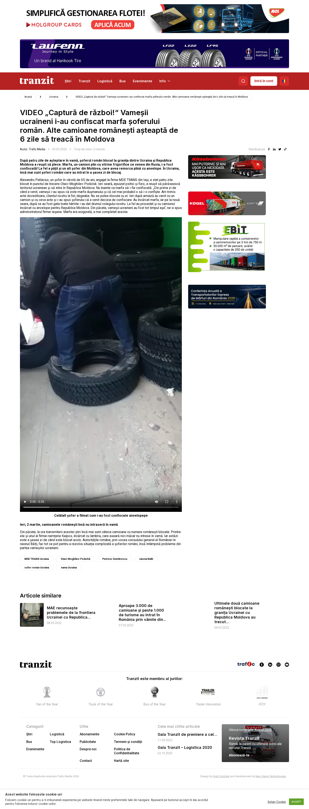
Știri (68, 81)
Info (162, 81)
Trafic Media (37, 149)
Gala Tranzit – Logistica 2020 (185, 747)
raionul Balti (146, 559)
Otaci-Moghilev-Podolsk (75, 559)
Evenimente (142, 81)
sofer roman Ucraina (36, 567)
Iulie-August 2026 (260, 730)
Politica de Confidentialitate (126, 751)
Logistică (104, 81)
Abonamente (89, 734)
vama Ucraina (69, 567)
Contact (86, 761)
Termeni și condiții (128, 742)
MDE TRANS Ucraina (36, 559)
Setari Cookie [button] (277, 802)
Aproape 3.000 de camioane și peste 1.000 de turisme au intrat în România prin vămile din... (142, 612)
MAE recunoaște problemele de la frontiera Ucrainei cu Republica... (71, 612)
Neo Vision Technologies (271, 776)
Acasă (28, 96)
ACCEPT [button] (296, 801)
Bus (122, 81)
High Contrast (221, 776)
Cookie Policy (124, 734)
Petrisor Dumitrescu (114, 559)
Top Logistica (60, 742)
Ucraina (53, 96)
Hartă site (121, 761)
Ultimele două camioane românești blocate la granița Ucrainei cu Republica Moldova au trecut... (236, 612)
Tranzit (84, 81)
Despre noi (88, 749)
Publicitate (88, 742)
